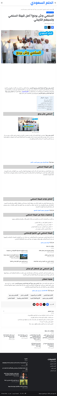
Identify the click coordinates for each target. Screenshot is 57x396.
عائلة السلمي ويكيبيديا (22, 298)
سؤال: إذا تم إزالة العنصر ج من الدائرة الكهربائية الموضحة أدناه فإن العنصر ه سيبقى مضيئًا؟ (35, 337)
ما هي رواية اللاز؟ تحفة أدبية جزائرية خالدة (22, 335)
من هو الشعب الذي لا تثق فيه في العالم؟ (18, 261)
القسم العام (53, 368)
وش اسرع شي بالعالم (49, 255)
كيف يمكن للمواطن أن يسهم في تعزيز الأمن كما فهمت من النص (14, 369)
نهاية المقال (49, 109)
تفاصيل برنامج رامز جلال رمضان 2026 (46, 250)
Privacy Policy (4, 393)
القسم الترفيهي (46, 9)
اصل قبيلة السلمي (47, 101)
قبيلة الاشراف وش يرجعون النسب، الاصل (39, 162)
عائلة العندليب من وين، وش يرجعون (40, 290)
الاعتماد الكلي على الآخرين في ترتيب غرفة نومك (44, 261)
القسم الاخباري (53, 361)
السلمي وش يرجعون (47, 298)
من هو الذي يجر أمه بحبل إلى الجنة (11, 380)
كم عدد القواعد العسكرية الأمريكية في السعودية (17, 250)
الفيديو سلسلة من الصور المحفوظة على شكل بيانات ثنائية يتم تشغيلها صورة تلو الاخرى (35, 319)
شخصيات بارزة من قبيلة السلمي (44, 104)
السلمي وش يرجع (47, 99)
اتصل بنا (9, 393)
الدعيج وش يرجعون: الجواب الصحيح (42, 210)
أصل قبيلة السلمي (48, 295)
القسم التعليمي (53, 366)
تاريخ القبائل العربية (34, 298)
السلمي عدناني (24, 295)
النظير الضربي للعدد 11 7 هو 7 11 (46, 321)
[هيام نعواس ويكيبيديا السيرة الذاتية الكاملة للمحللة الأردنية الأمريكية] (23, 376)
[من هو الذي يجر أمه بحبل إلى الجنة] (23, 382)
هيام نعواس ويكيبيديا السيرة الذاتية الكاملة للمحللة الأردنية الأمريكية (11, 374)
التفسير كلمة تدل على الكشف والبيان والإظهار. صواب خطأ (41, 323)
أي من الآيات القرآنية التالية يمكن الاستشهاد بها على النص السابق (8, 336)
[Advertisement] (28, 75)
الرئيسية (51, 9)
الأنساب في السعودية (35, 295)
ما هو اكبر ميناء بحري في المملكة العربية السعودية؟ (48, 345)
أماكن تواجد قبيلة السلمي (46, 103)
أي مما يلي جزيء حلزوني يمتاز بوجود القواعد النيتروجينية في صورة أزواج (48, 336)
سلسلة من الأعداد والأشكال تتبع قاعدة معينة (17, 386)
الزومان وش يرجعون (45, 242)
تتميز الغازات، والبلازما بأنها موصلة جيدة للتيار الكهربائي (42, 317)
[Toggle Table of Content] (50, 98)
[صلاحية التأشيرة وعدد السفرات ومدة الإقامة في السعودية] (23, 256)
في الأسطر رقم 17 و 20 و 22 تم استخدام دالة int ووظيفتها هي (14, 363)
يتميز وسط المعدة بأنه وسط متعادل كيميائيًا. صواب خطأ (36, 345)
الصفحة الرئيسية (15, 393)
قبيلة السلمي (11, 298)
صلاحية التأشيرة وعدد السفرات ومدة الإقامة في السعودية (11, 256)
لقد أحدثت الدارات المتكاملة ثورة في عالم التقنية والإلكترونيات (40, 315)
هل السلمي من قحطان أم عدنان (44, 107)
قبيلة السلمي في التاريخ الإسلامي (44, 106)
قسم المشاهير (53, 370)
